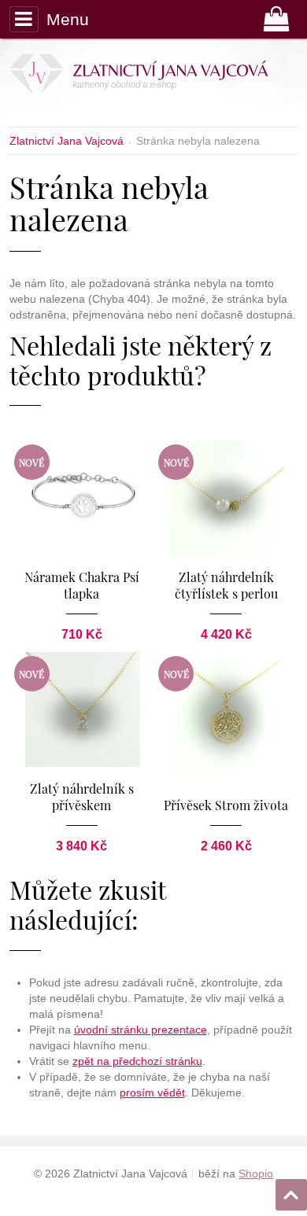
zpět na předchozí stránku (137, 1061)
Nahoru (293, 1190)
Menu (67, 19)
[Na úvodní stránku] (149, 77)
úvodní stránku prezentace (140, 1029)
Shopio (256, 1173)
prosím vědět (152, 1092)
